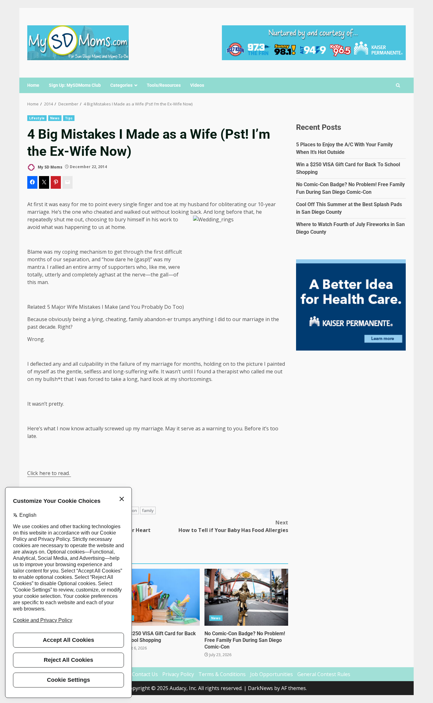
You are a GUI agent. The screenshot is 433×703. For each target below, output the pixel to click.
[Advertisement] (314, 42)
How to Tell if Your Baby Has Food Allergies (233, 526)
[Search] (398, 85)
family (148, 510)
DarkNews (260, 688)
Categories (121, 85)
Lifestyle (37, 118)
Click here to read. (49, 473)
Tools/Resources (164, 85)
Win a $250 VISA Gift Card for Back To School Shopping (157, 597)
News (55, 118)
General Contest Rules (323, 674)
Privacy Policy (178, 674)
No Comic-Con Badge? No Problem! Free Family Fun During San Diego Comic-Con (246, 597)
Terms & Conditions (222, 674)
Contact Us (145, 674)
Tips (68, 118)
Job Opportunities (271, 674)
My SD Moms (49, 166)
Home (33, 85)
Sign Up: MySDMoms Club (75, 85)
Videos (197, 85)
